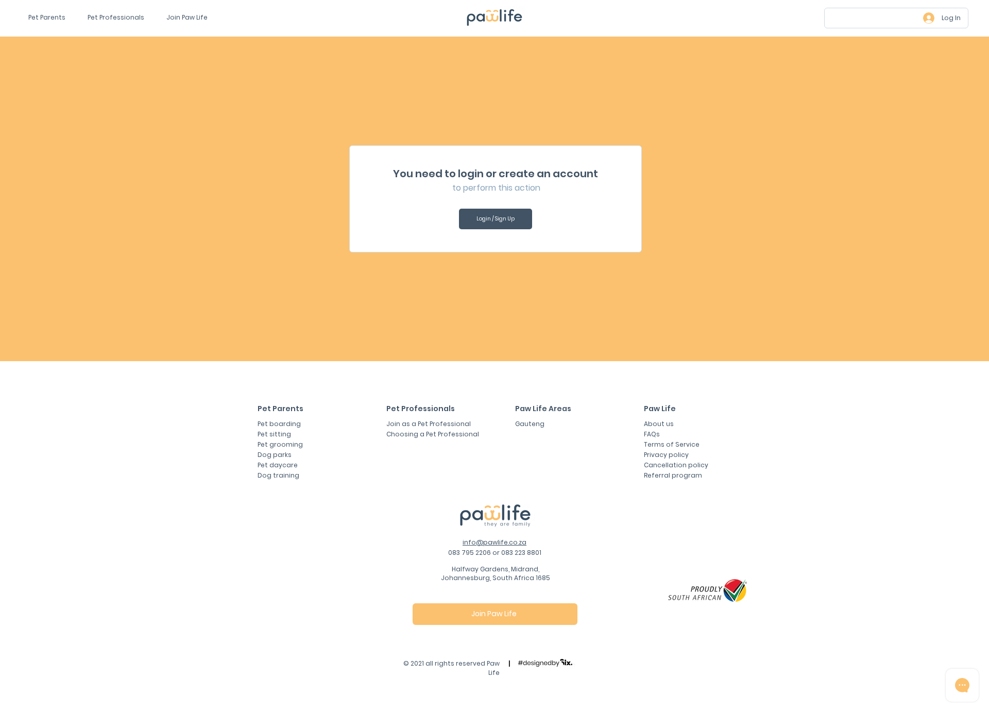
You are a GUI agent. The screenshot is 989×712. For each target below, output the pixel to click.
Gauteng (529, 423)
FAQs (652, 434)
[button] (190, 17)
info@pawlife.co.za (494, 542)
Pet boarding (279, 423)
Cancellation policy (676, 465)
